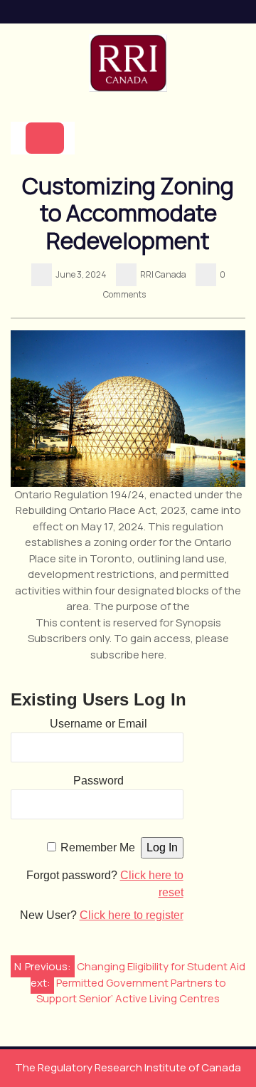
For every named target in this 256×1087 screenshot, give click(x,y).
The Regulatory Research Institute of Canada (128, 1067)
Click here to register (131, 915)
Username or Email (98, 724)
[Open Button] (44, 138)
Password (98, 780)
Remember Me (97, 847)
